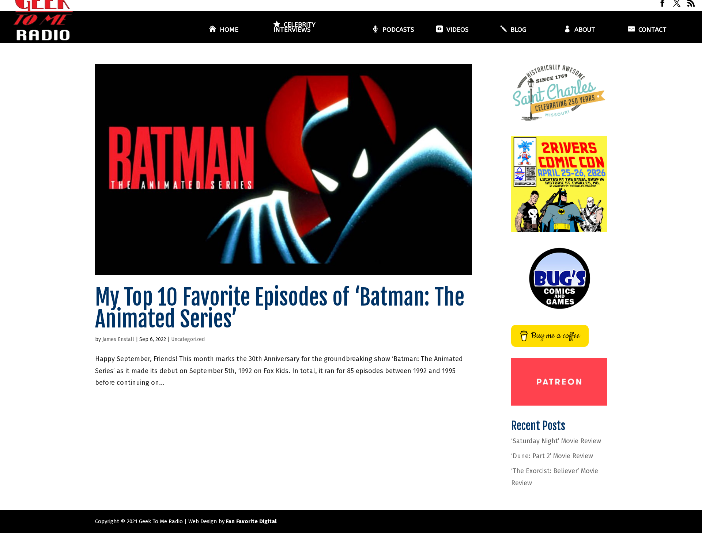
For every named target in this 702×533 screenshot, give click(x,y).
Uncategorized (188, 339)
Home (229, 30)
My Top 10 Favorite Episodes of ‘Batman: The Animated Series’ (279, 308)
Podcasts (398, 30)
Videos (457, 30)
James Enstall (118, 339)
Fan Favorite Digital (251, 521)
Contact (652, 30)
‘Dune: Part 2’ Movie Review (552, 456)
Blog (518, 30)
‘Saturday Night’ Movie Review (556, 441)
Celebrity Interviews (294, 27)
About (584, 30)
